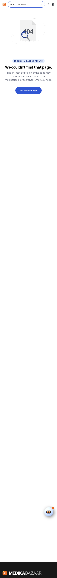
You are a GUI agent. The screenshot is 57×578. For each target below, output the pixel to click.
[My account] (48, 4)
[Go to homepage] (4, 4)
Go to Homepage (28, 90)
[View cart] (53, 4)
